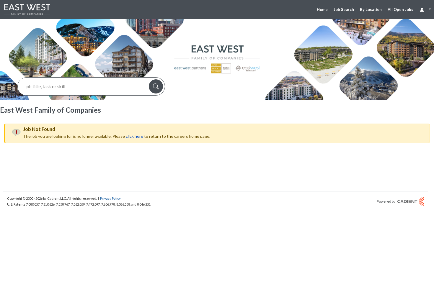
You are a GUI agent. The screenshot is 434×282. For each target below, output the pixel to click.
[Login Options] (425, 9)
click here (134, 136)
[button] (156, 86)
